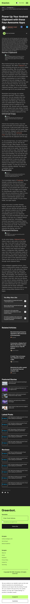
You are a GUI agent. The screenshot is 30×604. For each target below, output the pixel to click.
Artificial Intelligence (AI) (7, 538)
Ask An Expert (5, 541)
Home (3, 7)
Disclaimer (4, 557)
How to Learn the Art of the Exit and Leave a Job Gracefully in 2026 (13, 306)
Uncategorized (10, 7)
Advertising (4, 564)
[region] (15, 592)
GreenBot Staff (12, 27)
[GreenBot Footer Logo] (8, 510)
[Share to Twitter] (24, 27)
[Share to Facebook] (21, 27)
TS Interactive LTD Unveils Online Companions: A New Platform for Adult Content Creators (12, 312)
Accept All (15, 597)
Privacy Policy (20, 521)
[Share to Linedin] (27, 27)
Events (3, 555)
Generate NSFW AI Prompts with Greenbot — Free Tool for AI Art (13, 301)
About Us (4, 552)
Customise (15, 601)
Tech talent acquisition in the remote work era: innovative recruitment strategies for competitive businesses (13, 318)
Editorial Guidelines (6, 543)
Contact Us (4, 562)
